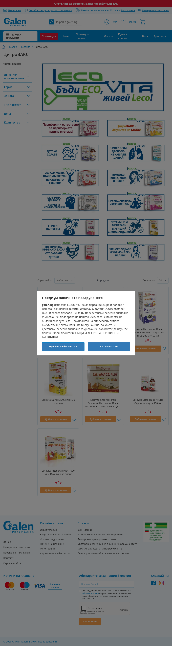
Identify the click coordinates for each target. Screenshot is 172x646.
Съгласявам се (109, 346)
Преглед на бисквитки (63, 346)
